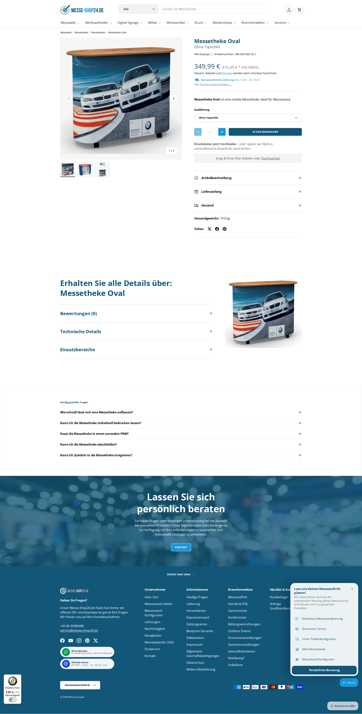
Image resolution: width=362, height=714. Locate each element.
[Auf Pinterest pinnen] (224, 229)
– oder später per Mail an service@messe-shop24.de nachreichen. (233, 146)
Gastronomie (237, 611)
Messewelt (68, 23)
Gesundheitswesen (241, 651)
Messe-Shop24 (76, 697)
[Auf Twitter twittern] (209, 229)
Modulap (98, 665)
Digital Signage (128, 23)
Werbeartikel (176, 23)
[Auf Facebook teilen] (217, 229)
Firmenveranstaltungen (245, 638)
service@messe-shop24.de (79, 630)
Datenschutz (195, 663)
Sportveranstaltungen (243, 644)
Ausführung (201, 109)
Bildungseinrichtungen (244, 624)
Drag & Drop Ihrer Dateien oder (248, 158)
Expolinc (85, 665)
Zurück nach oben (179, 574)
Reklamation (195, 638)
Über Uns (151, 597)
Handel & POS (238, 604)
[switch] (12, 699)
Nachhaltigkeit (155, 629)
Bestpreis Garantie (199, 631)
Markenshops (222, 23)
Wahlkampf (236, 658)
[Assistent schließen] (352, 589)
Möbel (152, 23)
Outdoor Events (239, 631)
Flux (91, 665)
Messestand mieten (159, 604)
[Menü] (19, 676)
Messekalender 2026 (159, 642)
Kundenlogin (279, 597)
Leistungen (152, 622)
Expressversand (197, 617)
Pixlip (105, 665)
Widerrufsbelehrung (200, 669)
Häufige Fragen (197, 597)
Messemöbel (81, 32)
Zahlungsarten (196, 624)
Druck (199, 23)
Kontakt (181, 547)
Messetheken (98, 32)
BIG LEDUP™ (76, 665)
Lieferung (193, 604)
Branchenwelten (253, 23)
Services (280, 23)
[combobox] (193, 9)
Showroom (152, 649)
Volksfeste (235, 665)
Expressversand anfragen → (216, 84)
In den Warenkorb (265, 131)
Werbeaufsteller (96, 23)
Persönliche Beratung (324, 670)
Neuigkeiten (153, 635)
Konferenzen (237, 617)
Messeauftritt (237, 597)
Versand (227, 73)
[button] (299, 10)
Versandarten (196, 611)
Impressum (194, 644)
